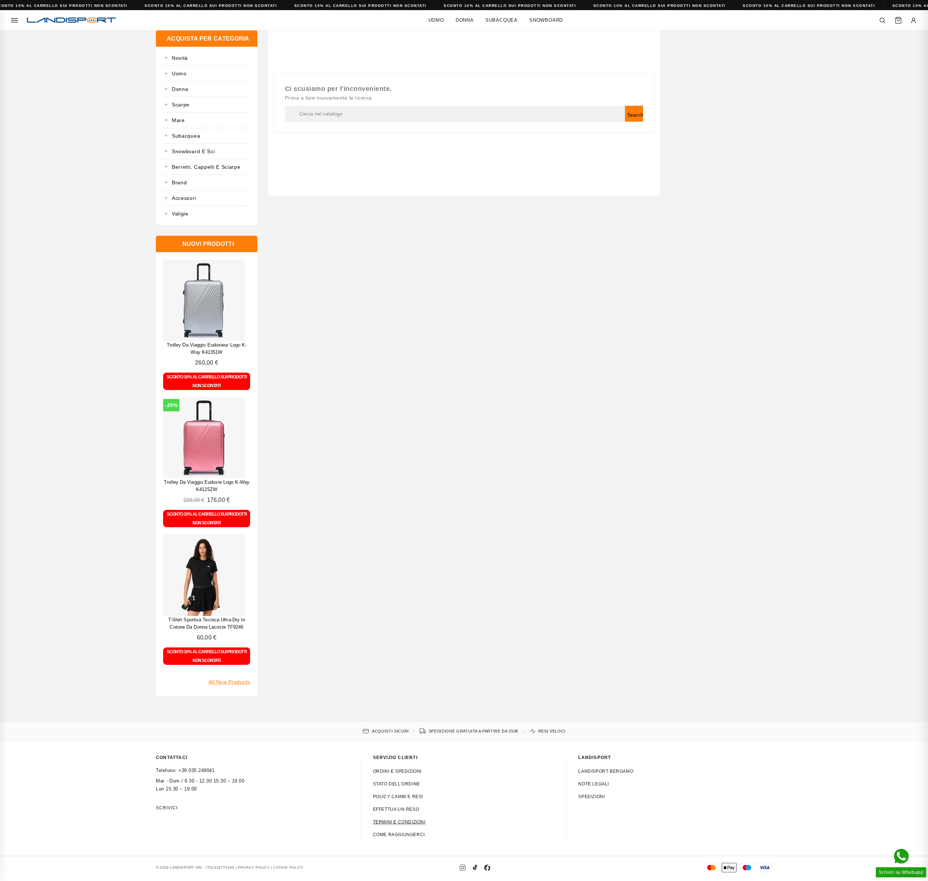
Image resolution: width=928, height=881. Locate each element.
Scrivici (167, 807)
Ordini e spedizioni (397, 771)
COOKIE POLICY (288, 867)
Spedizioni (591, 796)
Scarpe (181, 105)
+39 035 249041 (196, 770)
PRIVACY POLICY (254, 867)
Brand (179, 182)
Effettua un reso (396, 809)
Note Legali (593, 783)
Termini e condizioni (399, 822)
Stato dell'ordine (396, 783)
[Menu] (14, 20)
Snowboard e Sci (193, 151)
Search (635, 115)
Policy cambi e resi (398, 796)
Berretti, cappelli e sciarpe (206, 167)
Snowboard (546, 20)
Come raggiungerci (399, 834)
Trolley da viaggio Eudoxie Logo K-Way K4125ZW (206, 485)
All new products (229, 682)
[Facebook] (487, 867)
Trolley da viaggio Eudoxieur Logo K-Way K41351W (207, 348)
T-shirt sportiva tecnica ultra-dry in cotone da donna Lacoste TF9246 (206, 623)
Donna (465, 20)
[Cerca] (882, 20)
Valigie (180, 214)
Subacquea (501, 20)
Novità (180, 58)
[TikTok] (474, 867)
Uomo (436, 20)
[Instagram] (462, 867)
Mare (178, 120)
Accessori (184, 198)
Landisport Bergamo (605, 771)
